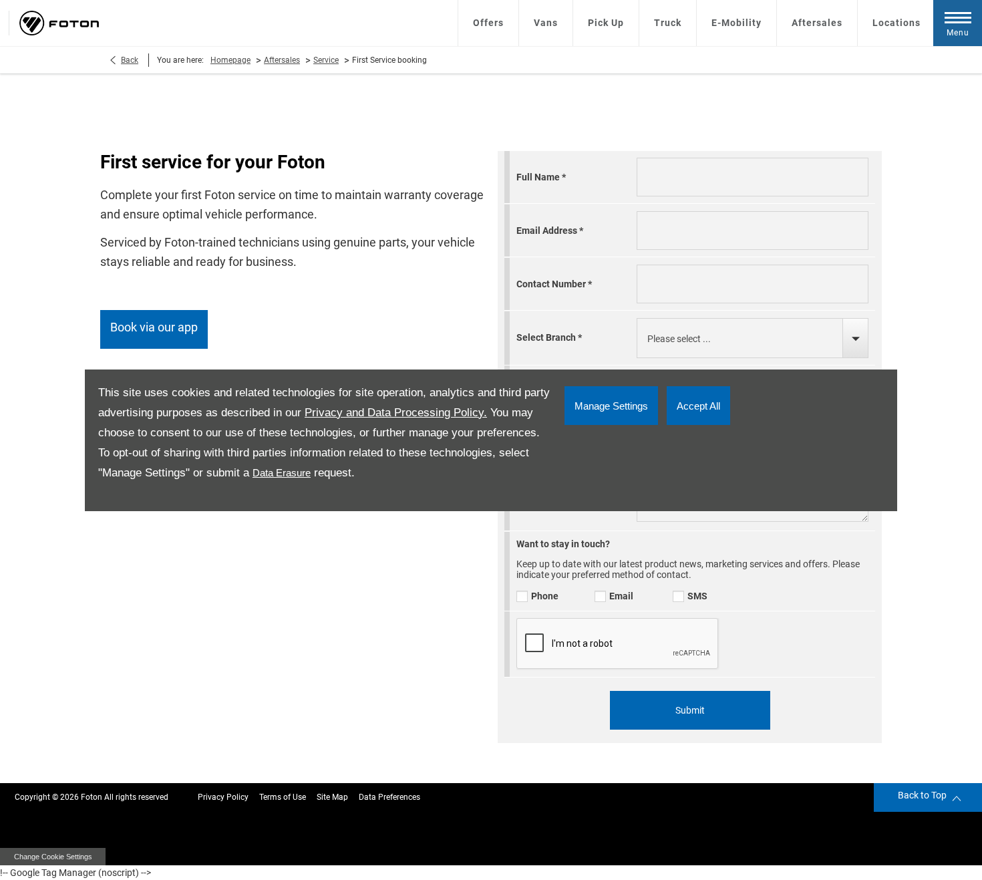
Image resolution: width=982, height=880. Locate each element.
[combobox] (752, 338)
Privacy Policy (223, 797)
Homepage (230, 60)
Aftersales (817, 22)
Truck (667, 22)
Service (326, 60)
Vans (546, 22)
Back (129, 60)
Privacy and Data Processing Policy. (396, 412)
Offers (488, 22)
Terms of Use (282, 797)
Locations (896, 22)
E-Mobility (736, 22)
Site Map (332, 797)
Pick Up (606, 22)
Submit (690, 710)
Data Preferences (389, 797)
